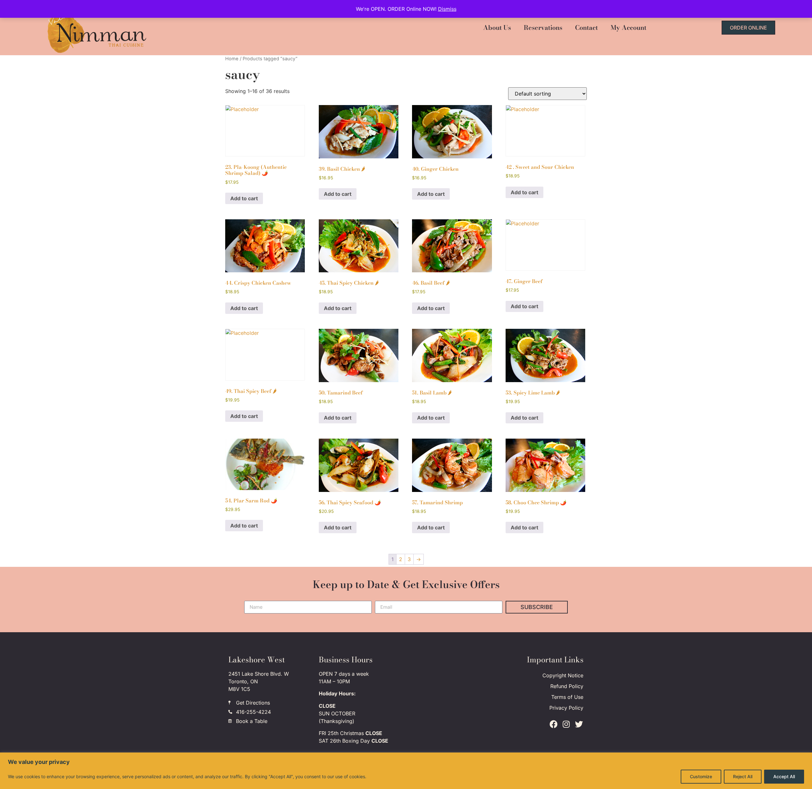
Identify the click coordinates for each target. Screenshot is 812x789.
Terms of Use (567, 697)
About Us (497, 27)
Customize (701, 776)
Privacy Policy (566, 708)
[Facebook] (553, 724)
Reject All (742, 776)
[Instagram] (566, 724)
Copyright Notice (562, 675)
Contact (586, 27)
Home (232, 59)
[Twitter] (579, 724)
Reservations (543, 27)
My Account (628, 27)
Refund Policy (566, 686)
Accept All (784, 776)
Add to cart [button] (244, 198)
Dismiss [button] (447, 9)
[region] (406, 771)
